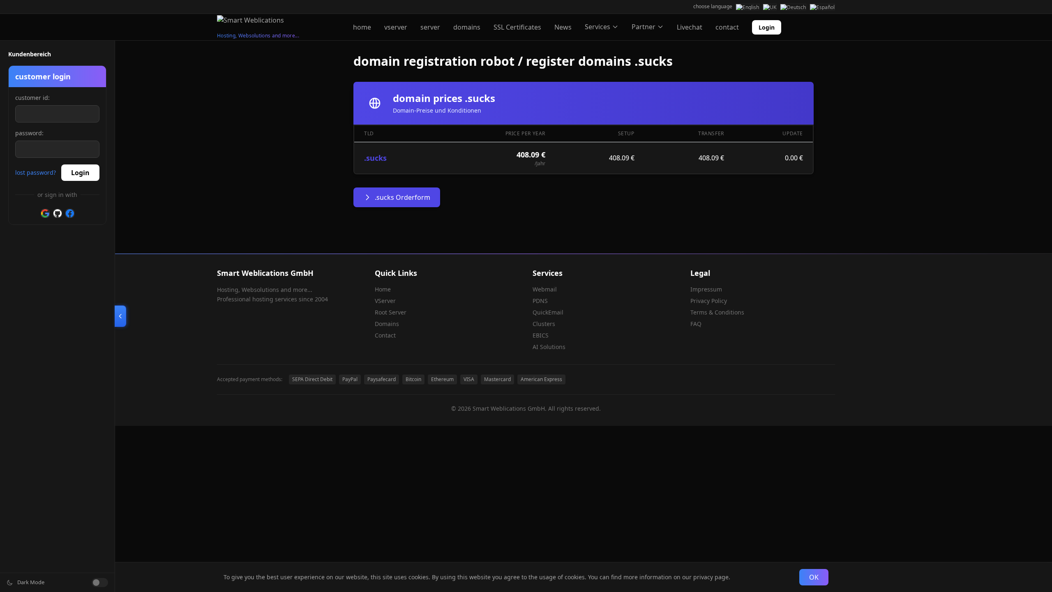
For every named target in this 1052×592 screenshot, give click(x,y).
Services (597, 26)
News (563, 27)
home (362, 27)
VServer (385, 301)
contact (727, 27)
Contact (385, 335)
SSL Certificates (517, 27)
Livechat (689, 27)
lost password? (35, 172)
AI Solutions (549, 347)
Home (383, 289)
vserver (395, 27)
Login (767, 27)
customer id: (32, 98)
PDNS (540, 301)
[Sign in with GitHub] (57, 213)
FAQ (695, 324)
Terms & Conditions (717, 312)
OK (814, 577)
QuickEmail (548, 312)
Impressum (706, 289)
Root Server (390, 312)
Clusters (544, 324)
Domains (387, 324)
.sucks (375, 158)
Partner (643, 26)
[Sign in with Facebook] (69, 213)
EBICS (541, 335)
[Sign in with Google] (45, 213)
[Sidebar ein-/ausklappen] (120, 316)
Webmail (545, 289)
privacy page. (711, 577)
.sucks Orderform (402, 197)
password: (29, 133)
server (430, 27)
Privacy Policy (708, 301)
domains (466, 27)
